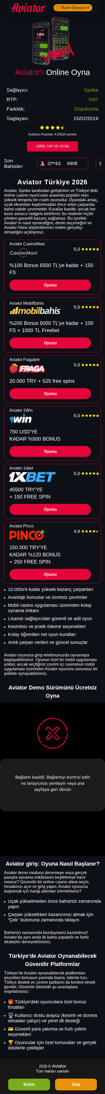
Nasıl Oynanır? (75, 7)
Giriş (76, 1084)
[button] (96, 1064)
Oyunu (50, 285)
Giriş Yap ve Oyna (52, 146)
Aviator (59, 1066)
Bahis (29, 1084)
